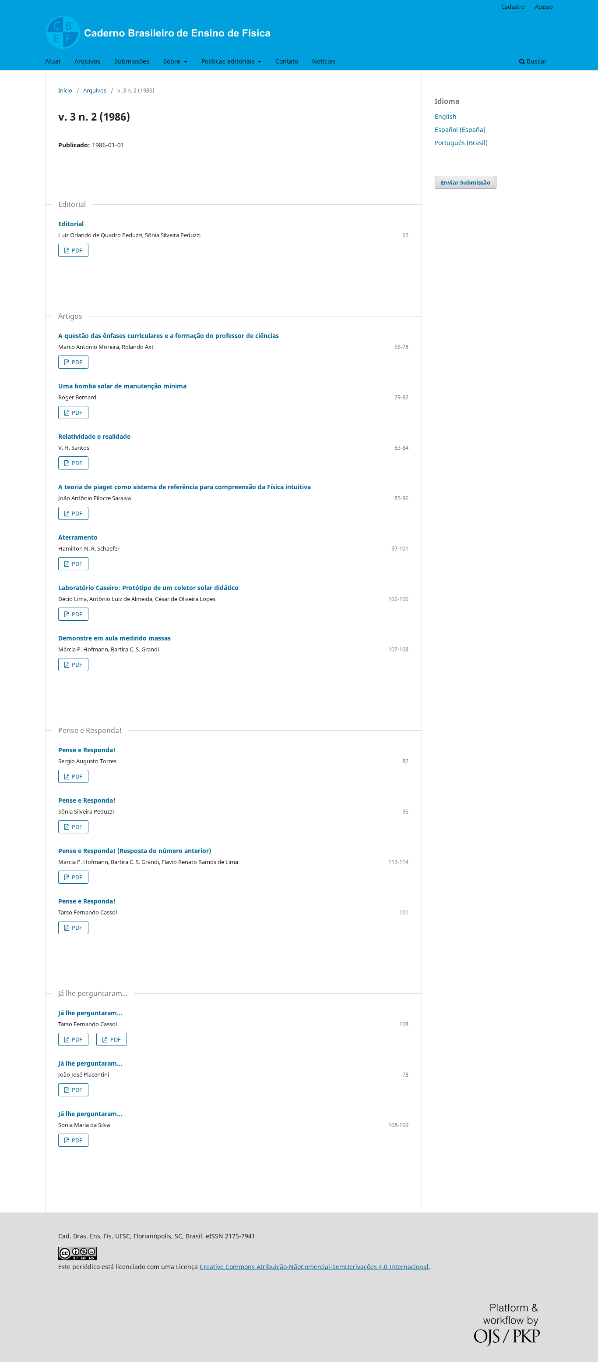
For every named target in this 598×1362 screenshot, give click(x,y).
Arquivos (87, 61)
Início (65, 90)
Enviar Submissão (465, 182)
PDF (76, 250)
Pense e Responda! (87, 750)
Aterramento (78, 537)
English (446, 116)
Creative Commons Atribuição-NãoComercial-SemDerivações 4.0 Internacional (314, 1266)
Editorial (71, 224)
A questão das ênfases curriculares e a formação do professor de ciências (168, 335)
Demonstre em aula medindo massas (114, 638)
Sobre (172, 61)
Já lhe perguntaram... (90, 1013)
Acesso (544, 7)
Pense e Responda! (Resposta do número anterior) (134, 850)
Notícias (324, 61)
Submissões (131, 61)
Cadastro (513, 7)
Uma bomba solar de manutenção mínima (122, 386)
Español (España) (460, 129)
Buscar (536, 61)
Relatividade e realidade (94, 436)
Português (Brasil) (461, 143)
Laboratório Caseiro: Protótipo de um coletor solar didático (148, 587)
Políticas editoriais (229, 61)
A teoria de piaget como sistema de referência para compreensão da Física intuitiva (184, 487)
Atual (52, 61)
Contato (286, 61)
